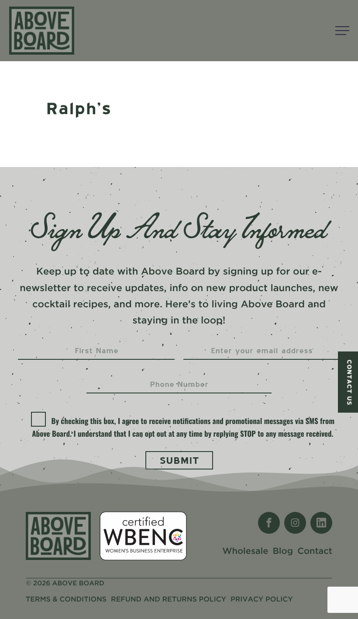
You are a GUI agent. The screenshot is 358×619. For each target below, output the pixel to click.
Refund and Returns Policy (168, 599)
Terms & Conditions (66, 599)
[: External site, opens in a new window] (269, 523)
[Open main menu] (342, 30)
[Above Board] (41, 31)
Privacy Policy (262, 599)
